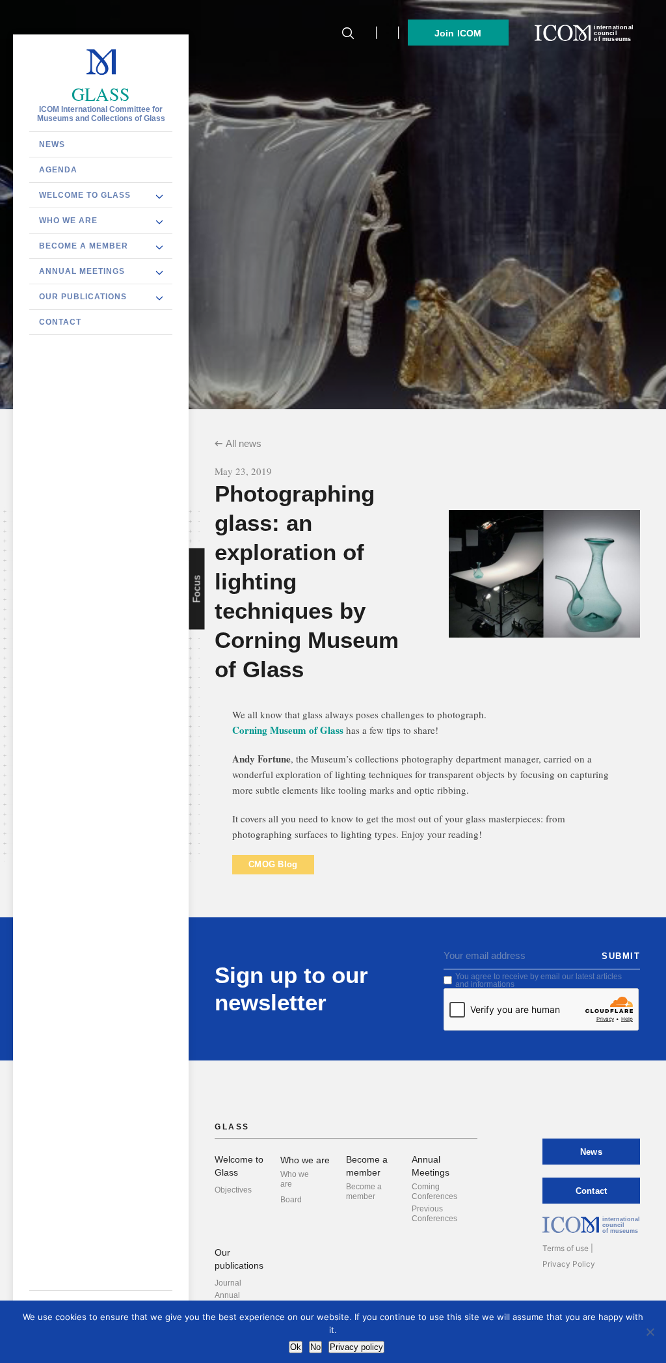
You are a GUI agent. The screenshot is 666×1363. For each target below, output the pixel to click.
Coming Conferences (434, 1191)
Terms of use (565, 1248)
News (52, 143)
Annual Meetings (82, 270)
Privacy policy (356, 1347)
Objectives (233, 1189)
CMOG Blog (273, 864)
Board (291, 1199)
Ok (295, 1347)
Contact (60, 321)
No (315, 1347)
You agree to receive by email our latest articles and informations (538, 980)
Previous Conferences (434, 1213)
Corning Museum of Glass (287, 730)
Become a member (83, 245)
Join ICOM (458, 33)
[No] (649, 1331)
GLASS (101, 94)
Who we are (68, 219)
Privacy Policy (568, 1264)
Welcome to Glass (85, 194)
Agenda (58, 169)
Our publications (83, 296)
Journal (228, 1283)
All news (243, 443)
